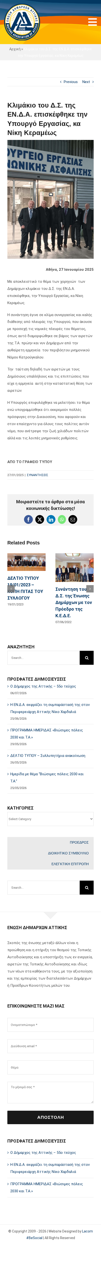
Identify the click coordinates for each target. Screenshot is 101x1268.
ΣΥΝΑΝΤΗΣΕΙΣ (37, 475)
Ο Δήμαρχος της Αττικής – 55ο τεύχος (43, 686)
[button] (11, 588)
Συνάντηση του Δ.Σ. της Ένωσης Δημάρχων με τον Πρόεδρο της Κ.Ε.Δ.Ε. (73, 602)
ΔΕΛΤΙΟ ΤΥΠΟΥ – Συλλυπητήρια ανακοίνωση (47, 755)
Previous (71, 82)
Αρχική (15, 49)
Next (86, 82)
